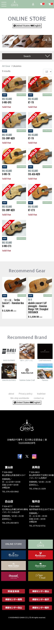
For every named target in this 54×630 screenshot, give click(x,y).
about (11, 394)
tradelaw (41, 394)
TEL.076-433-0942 (10, 492)
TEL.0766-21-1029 (37, 489)
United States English (28, 25)
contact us (39, 398)
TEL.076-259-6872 (10, 523)
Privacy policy (25, 394)
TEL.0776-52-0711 (37, 526)
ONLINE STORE (27, 18)
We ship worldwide (19, 398)
